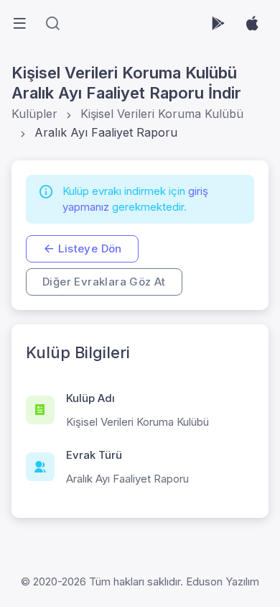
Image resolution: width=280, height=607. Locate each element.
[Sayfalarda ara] (52, 23)
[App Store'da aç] (252, 23)
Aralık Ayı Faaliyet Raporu (105, 132)
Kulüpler (34, 113)
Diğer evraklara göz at (104, 281)
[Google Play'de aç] (218, 23)
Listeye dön (89, 248)
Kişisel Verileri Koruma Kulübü (161, 113)
